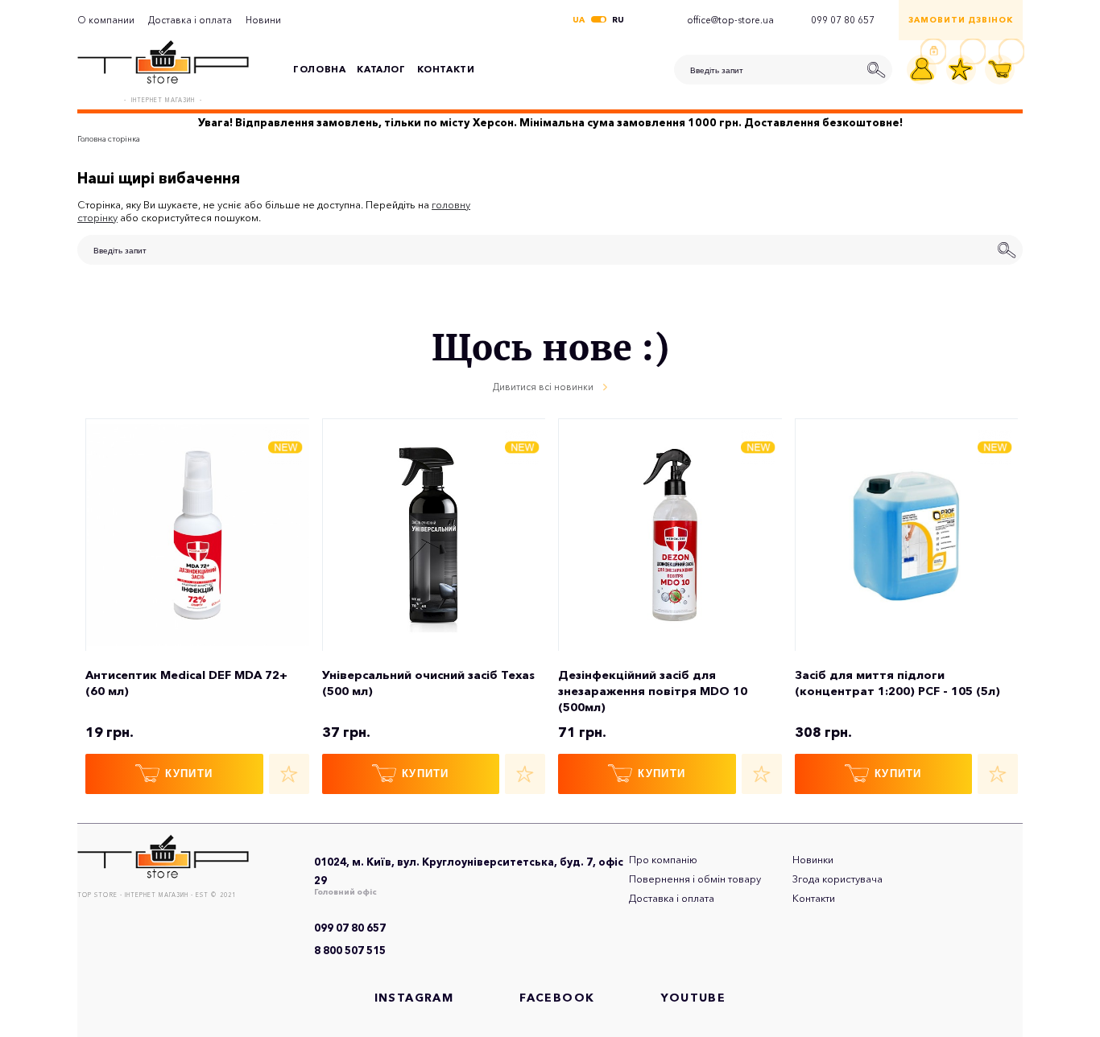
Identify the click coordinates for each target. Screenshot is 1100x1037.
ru (618, 20)
